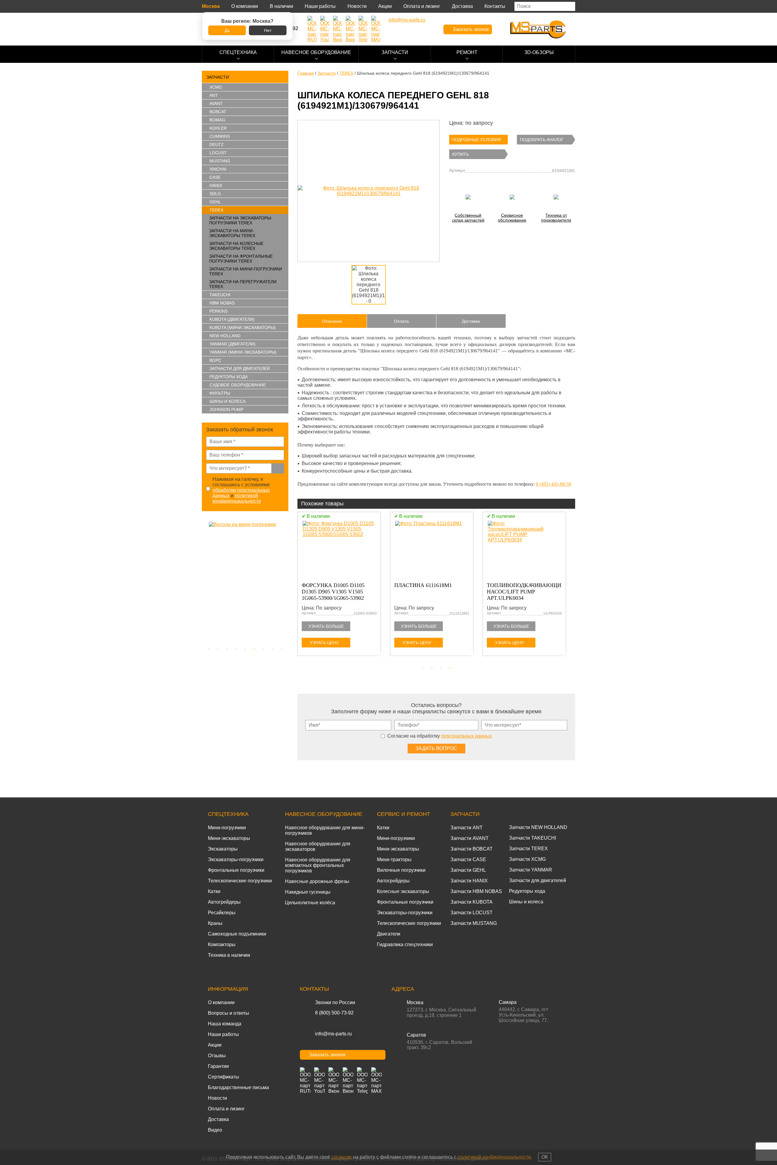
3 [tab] (227, 649)
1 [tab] (209, 649)
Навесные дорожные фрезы (317, 881)
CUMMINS (219, 136)
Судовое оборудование (237, 384)
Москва (211, 6)
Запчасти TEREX (528, 848)
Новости (357, 6)
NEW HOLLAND (224, 335)
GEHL (215, 201)
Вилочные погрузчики (401, 870)
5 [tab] (245, 649)
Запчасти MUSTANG (473, 923)
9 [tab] (282, 649)
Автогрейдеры (224, 902)
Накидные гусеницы (308, 892)
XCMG (215, 87)
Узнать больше (326, 626)
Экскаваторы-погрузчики (235, 859)
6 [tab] (254, 649)
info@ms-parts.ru (333, 1033)
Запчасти (395, 52)
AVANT (216, 103)
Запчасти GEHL (468, 870)
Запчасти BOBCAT (471, 848)
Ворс (215, 360)
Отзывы (217, 1055)
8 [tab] (273, 649)
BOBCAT (217, 111)
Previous (205, 582)
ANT (213, 95)
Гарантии (218, 1066)
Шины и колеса (227, 401)
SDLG (215, 193)
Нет (267, 30)
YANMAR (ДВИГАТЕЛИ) (232, 343)
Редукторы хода (228, 376)
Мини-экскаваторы (229, 838)
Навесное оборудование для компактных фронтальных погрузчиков (317, 865)
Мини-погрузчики (227, 827)
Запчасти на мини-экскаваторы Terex (232, 233)
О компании (244, 6)
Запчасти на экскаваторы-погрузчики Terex (240, 220)
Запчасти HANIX (469, 880)
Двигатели (388, 933)
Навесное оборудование (316, 52)
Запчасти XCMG (527, 859)
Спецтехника (238, 52)
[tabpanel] (245, 582)
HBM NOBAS (222, 303)
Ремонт (466, 52)
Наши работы (320, 6)
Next (285, 582)
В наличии (281, 6)
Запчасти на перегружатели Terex (243, 284)
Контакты (494, 6)
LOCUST (218, 152)
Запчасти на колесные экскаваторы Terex (236, 246)
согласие (341, 1157)
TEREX (216, 210)
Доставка (462, 6)
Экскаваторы (223, 848)
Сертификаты (223, 1076)
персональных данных (466, 736)
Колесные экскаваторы (403, 891)
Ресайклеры (222, 912)
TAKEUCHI (219, 294)
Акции (385, 6)
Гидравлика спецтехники (405, 944)
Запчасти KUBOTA (471, 902)
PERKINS (218, 311)
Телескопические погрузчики (240, 880)
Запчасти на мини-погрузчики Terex (245, 271)
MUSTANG (219, 160)
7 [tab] (263, 649)
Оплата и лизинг (421, 6)
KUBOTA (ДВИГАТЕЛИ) (232, 319)
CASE (215, 177)
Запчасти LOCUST (471, 912)
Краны (215, 923)
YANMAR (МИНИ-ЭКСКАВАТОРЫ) (243, 352)
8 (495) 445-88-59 (553, 484)
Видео (215, 1130)
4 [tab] (236, 649)
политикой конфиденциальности (236, 498)
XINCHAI (217, 169)
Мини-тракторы (394, 859)
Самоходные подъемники (237, 933)
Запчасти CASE (468, 859)
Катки (214, 891)
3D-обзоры (539, 52)
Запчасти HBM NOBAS (476, 891)
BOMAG (217, 119)
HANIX (215, 185)
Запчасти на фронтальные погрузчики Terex (241, 258)
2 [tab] (218, 649)
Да (227, 30)
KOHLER (218, 128)
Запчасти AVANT (469, 838)
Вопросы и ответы (228, 1013)
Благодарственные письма (238, 1087)
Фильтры (219, 393)
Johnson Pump (226, 409)
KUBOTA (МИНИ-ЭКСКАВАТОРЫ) (242, 327)
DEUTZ (216, 144)
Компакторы (222, 944)
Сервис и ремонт (403, 814)
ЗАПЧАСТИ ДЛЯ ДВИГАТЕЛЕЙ (239, 368)
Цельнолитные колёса (310, 902)
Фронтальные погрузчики (236, 870)
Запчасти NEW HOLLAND (538, 827)
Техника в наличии (229, 955)
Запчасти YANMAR (530, 869)
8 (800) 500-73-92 (334, 1012)
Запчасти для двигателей (537, 880)
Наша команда (224, 1023)
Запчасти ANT (466, 827)
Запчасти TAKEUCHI (532, 838)
